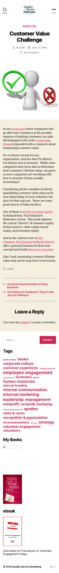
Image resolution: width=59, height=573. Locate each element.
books (10, 268)
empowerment (8, 378)
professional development (13, 410)
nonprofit (11, 404)
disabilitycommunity (47, 369)
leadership (13, 399)
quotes (31, 408)
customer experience (20, 368)
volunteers (11, 430)
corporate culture (18, 363)
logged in (25, 322)
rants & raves (14, 413)
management (38, 399)
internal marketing (21, 394)
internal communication (25, 389)
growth (36, 377)
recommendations (16, 422)
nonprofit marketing (36, 404)
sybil (22, 47)
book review (9, 359)
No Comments (31, 52)
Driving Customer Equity (37, 212)
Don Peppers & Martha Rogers (35, 242)
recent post (18, 129)
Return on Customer (40, 249)
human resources (19, 381)
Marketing (29, 26)
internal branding (15, 385)
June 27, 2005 (39, 47)
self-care (34, 423)
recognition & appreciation (25, 417)
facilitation (24, 377)
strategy (46, 422)
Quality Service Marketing (26, 566)
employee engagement (27, 372)
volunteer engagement (22, 426)
